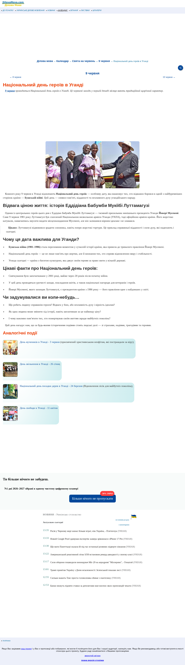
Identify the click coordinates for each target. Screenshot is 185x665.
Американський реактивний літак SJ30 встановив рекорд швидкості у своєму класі (91, 554)
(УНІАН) (122, 531)
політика (6, 641)
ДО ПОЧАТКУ (8, 10)
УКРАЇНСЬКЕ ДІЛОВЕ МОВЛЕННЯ (30, 10)
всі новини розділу (122, 520)
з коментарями (124, 525)
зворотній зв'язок (92, 655)
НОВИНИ (51, 10)
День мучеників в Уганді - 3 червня (40, 342)
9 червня (104, 61)
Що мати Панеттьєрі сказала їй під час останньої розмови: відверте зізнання (87, 546)
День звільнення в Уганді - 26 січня (40, 364)
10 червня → (169, 77)
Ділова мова (45, 61)
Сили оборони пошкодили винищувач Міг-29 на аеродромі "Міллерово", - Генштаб (91, 562)
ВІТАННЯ (74, 10)
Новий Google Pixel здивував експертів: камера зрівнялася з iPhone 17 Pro (86, 539)
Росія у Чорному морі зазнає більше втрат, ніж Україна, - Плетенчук (83, 531)
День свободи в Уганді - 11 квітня (39, 408)
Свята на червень (83, 61)
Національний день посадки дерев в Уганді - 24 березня (51, 386)
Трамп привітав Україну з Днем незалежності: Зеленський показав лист (85, 570)
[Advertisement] (86, 36)
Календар (62, 61)
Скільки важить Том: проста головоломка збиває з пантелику (80, 578)
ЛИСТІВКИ (85, 10)
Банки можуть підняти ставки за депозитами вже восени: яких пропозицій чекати (90, 586)
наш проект (26, 648)
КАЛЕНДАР (63, 10)
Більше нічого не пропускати (92, 497)
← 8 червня (15, 77)
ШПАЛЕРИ (97, 10)
